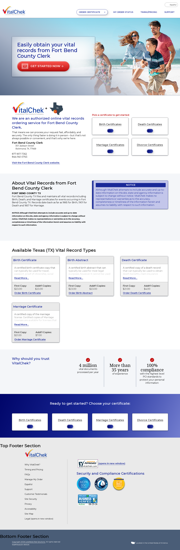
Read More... (21, 278)
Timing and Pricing (34, 469)
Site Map (29, 514)
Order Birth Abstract (81, 293)
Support (169, 12)
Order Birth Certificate (27, 293)
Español (28, 484)
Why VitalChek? (32, 464)
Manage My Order (34, 479)
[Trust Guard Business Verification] (88, 499)
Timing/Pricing (148, 12)
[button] (43, 66)
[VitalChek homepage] (36, 453)
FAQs (27, 474)
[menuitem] (171, 5)
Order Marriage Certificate (30, 339)
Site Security (31, 499)
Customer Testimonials (36, 494)
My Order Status (123, 12)
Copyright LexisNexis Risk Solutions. (28, 542)
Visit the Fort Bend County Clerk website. (36, 162)
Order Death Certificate (137, 293)
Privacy (28, 504)
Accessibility (30, 509)
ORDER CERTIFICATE (90, 12)
